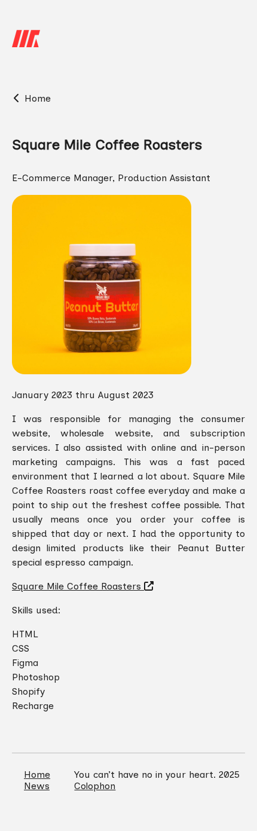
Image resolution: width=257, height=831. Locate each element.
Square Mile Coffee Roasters (78, 586)
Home (36, 98)
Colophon (94, 786)
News (37, 786)
